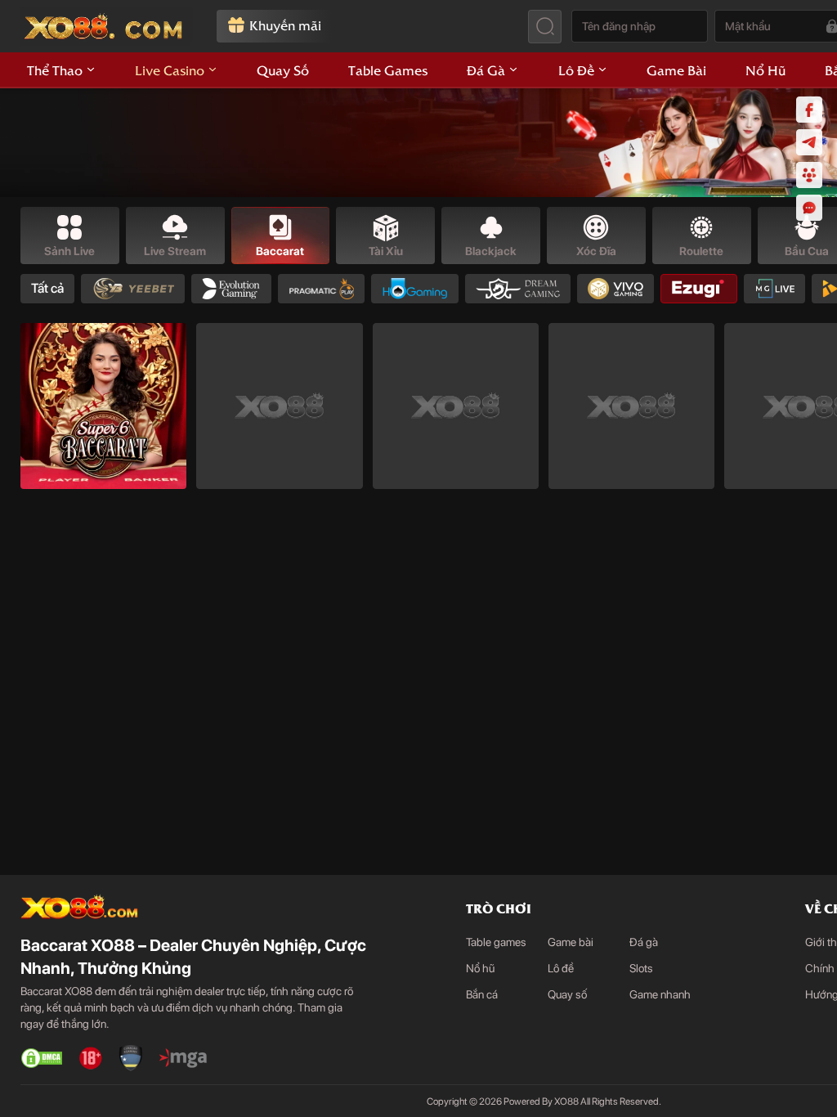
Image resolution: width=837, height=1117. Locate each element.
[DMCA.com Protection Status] (41, 1058)
